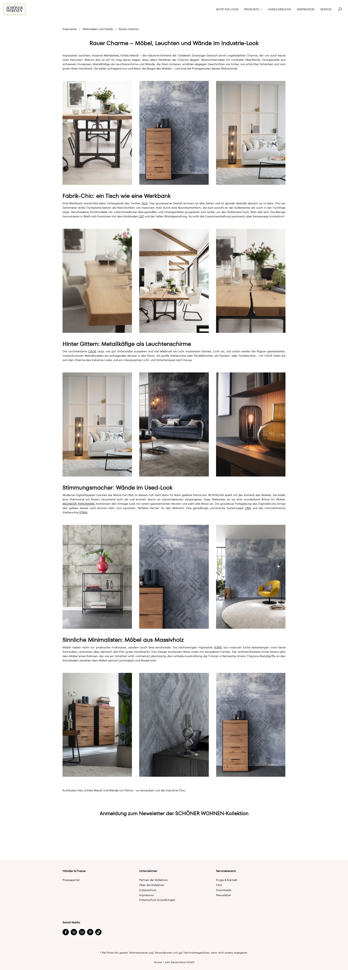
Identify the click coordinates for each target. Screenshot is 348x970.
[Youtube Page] (82, 932)
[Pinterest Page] (90, 932)
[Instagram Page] (74, 932)
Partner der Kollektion (153, 880)
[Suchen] (339, 9)
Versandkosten (163, 952)
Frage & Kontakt (226, 880)
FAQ (219, 885)
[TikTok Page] (98, 932)
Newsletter (223, 895)
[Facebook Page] (66, 932)
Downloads (223, 890)
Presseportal (71, 880)
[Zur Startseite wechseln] (15, 9)
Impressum (146, 895)
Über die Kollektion (151, 885)
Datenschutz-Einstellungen (157, 900)
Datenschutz (147, 890)
